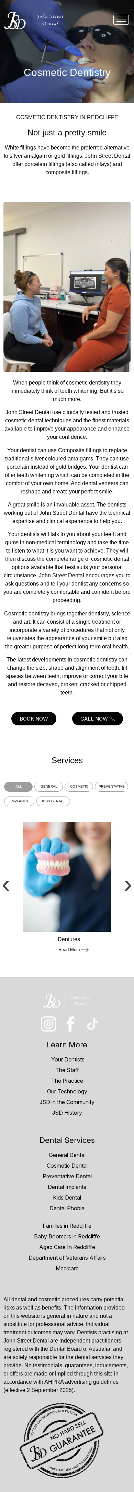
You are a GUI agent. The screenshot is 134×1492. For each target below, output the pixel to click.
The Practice (67, 1080)
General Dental (67, 1154)
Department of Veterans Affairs (67, 1257)
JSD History (67, 1112)
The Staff (67, 1070)
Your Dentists (67, 1059)
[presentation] (6, 884)
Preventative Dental (67, 1176)
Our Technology (67, 1091)
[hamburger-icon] (121, 20)
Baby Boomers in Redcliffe (67, 1236)
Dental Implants (67, 1186)
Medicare (67, 1268)
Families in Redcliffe (67, 1225)
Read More (69, 949)
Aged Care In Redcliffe (67, 1247)
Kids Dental (67, 1197)
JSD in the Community (67, 1102)
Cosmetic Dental (67, 1165)
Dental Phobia (67, 1208)
